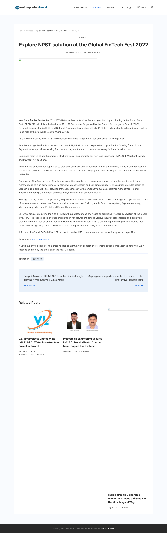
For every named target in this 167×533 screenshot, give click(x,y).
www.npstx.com (40, 239)
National (110, 7)
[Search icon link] (151, 7)
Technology (126, 7)
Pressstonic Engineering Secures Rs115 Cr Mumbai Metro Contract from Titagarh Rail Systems (82, 342)
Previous (31, 285)
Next (137, 285)
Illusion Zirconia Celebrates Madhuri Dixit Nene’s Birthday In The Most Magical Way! (127, 498)
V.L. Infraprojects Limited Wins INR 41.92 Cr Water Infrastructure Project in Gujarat (39, 342)
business (37, 258)
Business (97, 7)
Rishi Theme (108, 528)
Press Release (80, 7)
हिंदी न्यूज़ (140, 7)
